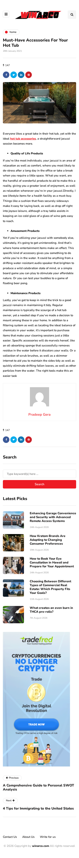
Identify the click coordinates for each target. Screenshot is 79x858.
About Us (28, 837)
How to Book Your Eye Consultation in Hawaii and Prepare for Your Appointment (52, 562)
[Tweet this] (13, 75)
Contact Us (10, 837)
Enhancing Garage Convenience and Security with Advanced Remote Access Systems (53, 517)
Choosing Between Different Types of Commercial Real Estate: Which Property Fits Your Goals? (50, 587)
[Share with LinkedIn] (21, 75)
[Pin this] (28, 75)
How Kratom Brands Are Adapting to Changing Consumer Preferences (47, 540)
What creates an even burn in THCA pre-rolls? (51, 610)
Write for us (48, 837)
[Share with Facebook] (6, 75)
